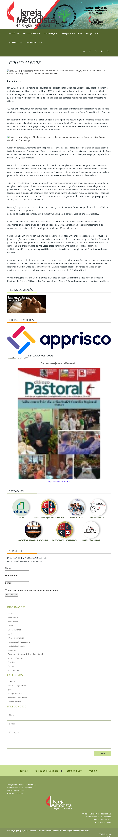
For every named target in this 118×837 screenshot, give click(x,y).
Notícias (14, 33)
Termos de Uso (14, 701)
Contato (11, 666)
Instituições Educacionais (19, 642)
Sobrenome (11, 575)
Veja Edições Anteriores (59, 481)
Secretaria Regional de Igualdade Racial (25, 654)
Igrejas (11, 689)
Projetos (11, 662)
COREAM (11, 681)
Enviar (102, 753)
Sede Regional (14, 629)
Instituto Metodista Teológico (64, 540)
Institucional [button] (31, 33)
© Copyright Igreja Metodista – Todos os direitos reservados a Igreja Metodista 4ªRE (48, 830)
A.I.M (10, 633)
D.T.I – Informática (16, 638)
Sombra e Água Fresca (91, 540)
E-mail (8, 582)
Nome (8, 568)
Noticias (11, 613)
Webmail (93, 770)
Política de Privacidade (17, 697)
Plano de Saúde (76, 518)
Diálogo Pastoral (15, 693)
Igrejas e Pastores (72, 33)
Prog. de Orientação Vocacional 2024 (48, 518)
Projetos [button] (91, 33)
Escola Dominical (97, 518)
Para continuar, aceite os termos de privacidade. (32, 590)
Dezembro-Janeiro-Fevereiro (59, 363)
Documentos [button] (33, 42)
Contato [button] (14, 42)
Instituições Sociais (16, 646)
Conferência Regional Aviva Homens (33, 540)
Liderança (12, 650)
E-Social (20, 518)
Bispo (10, 625)
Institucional (13, 617)
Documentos (13, 670)
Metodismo (13, 621)
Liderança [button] (50, 33)
